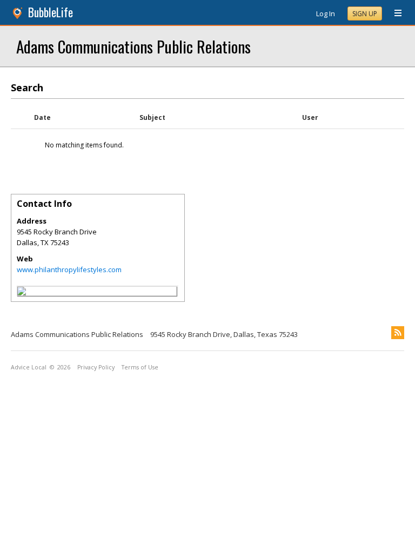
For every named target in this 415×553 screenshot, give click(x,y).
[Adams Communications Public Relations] (21, 293)
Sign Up (364, 13)
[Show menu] (394, 13)
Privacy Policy (96, 367)
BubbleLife (50, 12)
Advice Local (28, 367)
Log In (325, 13)
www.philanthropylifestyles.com (69, 269)
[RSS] (397, 332)
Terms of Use (140, 367)
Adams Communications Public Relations (133, 46)
